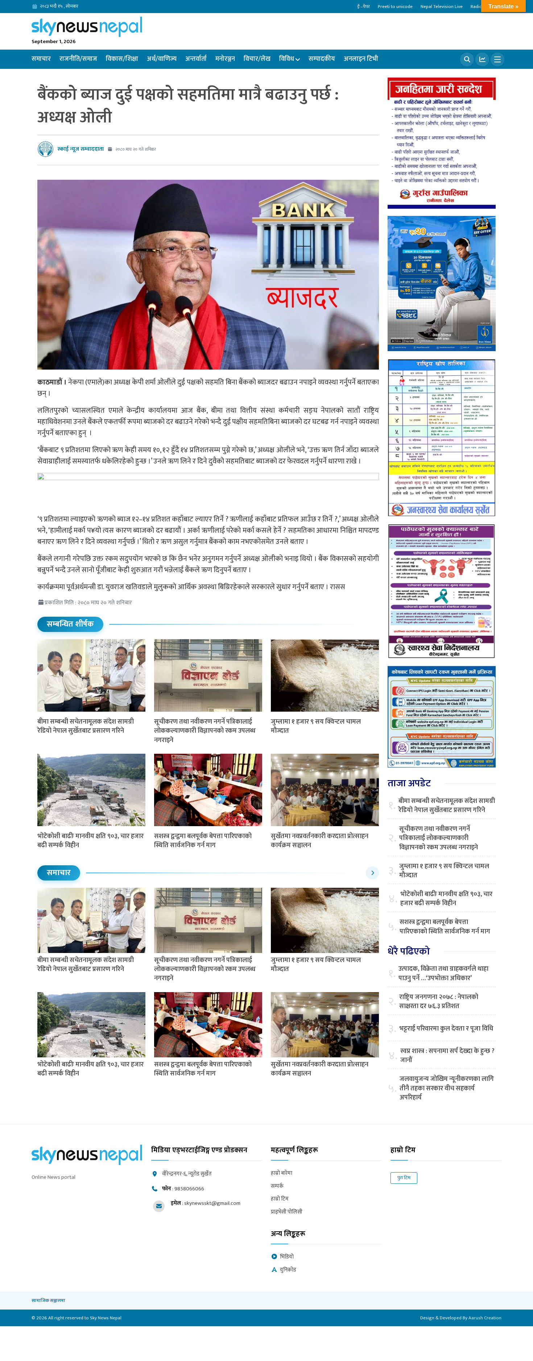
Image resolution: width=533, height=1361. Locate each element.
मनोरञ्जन (225, 59)
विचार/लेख (257, 59)
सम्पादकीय (322, 59)
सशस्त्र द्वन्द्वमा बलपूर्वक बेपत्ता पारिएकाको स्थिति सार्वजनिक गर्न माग (203, 841)
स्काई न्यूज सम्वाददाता (80, 149)
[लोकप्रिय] (482, 59)
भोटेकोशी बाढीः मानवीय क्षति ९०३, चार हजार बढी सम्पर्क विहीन (90, 841)
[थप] (497, 59)
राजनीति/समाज (78, 59)
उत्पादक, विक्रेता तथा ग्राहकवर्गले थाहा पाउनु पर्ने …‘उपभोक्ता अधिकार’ (443, 974)
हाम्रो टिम (280, 1199)
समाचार (41, 59)
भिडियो (287, 1257)
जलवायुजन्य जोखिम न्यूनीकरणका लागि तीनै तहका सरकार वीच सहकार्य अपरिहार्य (447, 1088)
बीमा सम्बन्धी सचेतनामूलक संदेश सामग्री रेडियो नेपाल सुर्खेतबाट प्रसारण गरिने (85, 726)
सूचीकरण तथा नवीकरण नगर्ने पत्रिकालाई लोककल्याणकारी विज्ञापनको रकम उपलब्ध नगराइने (205, 730)
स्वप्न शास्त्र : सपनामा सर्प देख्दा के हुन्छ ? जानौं (447, 1056)
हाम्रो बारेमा (281, 1173)
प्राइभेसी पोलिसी (286, 1212)
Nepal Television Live (442, 7)
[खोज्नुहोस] (467, 59)
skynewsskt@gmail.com (212, 1203)
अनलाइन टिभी (361, 59)
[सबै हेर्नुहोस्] (372, 872)
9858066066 (189, 1188)
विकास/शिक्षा (122, 59)
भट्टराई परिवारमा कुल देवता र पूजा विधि (446, 1028)
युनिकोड (288, 1270)
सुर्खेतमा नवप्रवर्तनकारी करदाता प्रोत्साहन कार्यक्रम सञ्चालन (319, 841)
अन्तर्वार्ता (196, 59)
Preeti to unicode (395, 7)
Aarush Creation (484, 1318)
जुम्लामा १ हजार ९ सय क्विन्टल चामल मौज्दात (316, 726)
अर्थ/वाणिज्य (162, 59)
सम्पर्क (277, 1186)
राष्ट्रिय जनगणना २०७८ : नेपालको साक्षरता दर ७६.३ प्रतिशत (438, 1002)
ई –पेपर (363, 7)
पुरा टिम (403, 1178)
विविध (286, 59)
